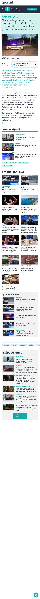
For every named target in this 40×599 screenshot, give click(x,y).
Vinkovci (13, 162)
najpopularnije (12, 352)
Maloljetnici (7, 165)
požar (31, 345)
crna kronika (23, 162)
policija (6, 345)
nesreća (23, 345)
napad (5, 162)
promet (14, 345)
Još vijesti (18, 416)
